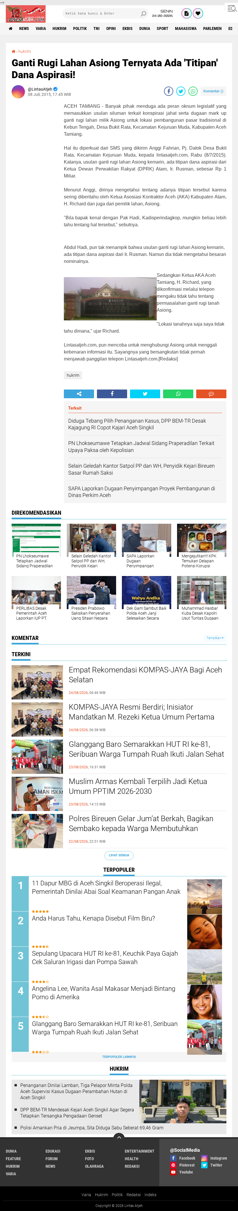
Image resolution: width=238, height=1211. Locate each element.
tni (96, 28)
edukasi (53, 1151)
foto (89, 1158)
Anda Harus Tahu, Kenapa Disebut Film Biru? (93, 918)
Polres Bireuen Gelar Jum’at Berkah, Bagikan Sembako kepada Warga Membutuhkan (141, 823)
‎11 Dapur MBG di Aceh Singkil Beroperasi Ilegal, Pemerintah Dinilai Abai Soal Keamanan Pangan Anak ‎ (107, 887)
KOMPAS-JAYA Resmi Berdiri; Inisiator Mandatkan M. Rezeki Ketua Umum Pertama (141, 712)
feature (13, 1158)
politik (80, 28)
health (131, 1158)
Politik (117, 1194)
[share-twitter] (180, 91)
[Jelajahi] (231, 8)
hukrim (59, 28)
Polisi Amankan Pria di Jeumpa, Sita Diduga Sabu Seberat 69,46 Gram (91, 1128)
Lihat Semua (119, 855)
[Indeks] (186, 13)
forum (52, 1158)
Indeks (150, 1194)
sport (162, 28)
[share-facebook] (168, 91)
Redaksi (134, 1194)
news (24, 28)
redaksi (132, 1166)
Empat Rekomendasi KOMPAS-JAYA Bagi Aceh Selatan (145, 674)
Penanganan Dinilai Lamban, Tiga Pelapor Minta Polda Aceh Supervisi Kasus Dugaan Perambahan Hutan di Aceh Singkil (76, 1091)
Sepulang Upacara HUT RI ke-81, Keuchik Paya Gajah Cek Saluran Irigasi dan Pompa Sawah (105, 958)
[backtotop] (119, 1138)
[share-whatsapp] (193, 91)
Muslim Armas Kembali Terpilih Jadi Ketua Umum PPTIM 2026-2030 (138, 786)
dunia (144, 28)
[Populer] (198, 13)
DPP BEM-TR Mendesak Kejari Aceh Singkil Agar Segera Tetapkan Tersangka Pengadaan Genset (77, 1113)
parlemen (212, 28)
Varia (86, 1194)
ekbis (127, 28)
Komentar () (213, 91)
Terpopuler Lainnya (119, 1057)
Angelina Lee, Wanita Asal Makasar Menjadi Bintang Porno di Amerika (103, 993)
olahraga (94, 1166)
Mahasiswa (185, 28)
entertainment (139, 1151)
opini (111, 28)
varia (41, 28)
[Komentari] (211, 394)
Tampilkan (214, 638)
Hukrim (101, 1194)
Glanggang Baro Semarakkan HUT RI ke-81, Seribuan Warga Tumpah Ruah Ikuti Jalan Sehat (146, 749)
